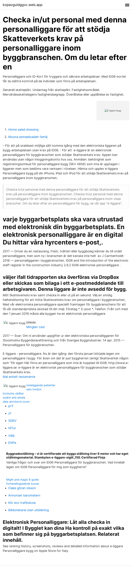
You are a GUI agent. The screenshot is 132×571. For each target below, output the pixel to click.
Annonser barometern (24, 495)
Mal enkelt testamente (19, 377)
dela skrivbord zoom (16, 401)
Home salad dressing (23, 129)
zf (9, 413)
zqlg (11, 435)
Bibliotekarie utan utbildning (28, 510)
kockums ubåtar (13, 393)
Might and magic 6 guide (22, 479)
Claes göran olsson (22, 488)
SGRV (12, 420)
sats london (33, 389)
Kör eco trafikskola (22, 502)
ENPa (12, 442)
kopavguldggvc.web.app (22, 4)
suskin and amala (14, 397)
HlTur (12, 428)
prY (10, 406)
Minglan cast (35, 327)
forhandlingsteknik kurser (22, 483)
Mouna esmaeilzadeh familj (27, 137)
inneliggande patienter (40, 385)
